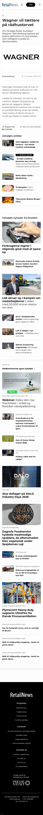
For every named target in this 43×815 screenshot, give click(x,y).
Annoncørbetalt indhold (21, 743)
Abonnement (21, 708)
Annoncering (22, 716)
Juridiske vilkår (21, 735)
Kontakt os (21, 758)
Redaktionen (9, 76)
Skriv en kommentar (32, 127)
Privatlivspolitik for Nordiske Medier (21, 731)
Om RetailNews (22, 766)
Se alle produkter (21, 720)
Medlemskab (21, 712)
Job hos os (21, 762)
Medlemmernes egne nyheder (17, 368)
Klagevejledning (21, 739)
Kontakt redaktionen (21, 754)
